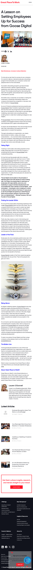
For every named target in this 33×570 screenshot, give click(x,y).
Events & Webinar (6, 531)
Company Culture (15, 71)
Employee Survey (5, 508)
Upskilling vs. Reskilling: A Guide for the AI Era (21, 437)
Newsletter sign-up (6, 538)
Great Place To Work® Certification (6, 505)
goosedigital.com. (6, 341)
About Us (19, 531)
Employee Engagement (21, 521)
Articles (18, 519)
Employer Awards (5, 513)
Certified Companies (21, 505)
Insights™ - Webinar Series (7, 534)
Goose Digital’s (9, 160)
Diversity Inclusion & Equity (22, 523)
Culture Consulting (5, 510)
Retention (23, 71)
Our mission (19, 534)
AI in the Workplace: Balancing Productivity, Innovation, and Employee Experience (20, 464)
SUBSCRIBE (16, 487)
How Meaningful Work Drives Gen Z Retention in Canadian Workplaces (21, 425)
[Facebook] (6, 547)
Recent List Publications (22, 506)
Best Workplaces (5, 71)
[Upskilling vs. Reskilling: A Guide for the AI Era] (5, 439)
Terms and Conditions (6, 556)
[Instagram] (13, 547)
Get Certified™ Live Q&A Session (8, 512)
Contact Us (19, 540)
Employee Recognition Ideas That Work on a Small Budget (21, 411)
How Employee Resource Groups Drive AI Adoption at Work (21, 450)
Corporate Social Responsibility (23, 538)
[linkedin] (2, 547)
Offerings (4, 501)
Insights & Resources (22, 516)
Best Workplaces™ (21, 501)
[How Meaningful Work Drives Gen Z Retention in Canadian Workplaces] (5, 426)
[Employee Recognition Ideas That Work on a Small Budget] (5, 412)
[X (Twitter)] (9, 547)
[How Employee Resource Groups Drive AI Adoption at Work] (5, 452)
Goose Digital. (14, 103)
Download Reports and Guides (23, 525)
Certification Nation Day (7, 536)
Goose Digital (5, 108)
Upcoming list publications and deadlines (23, 509)
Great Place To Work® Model (23, 536)
